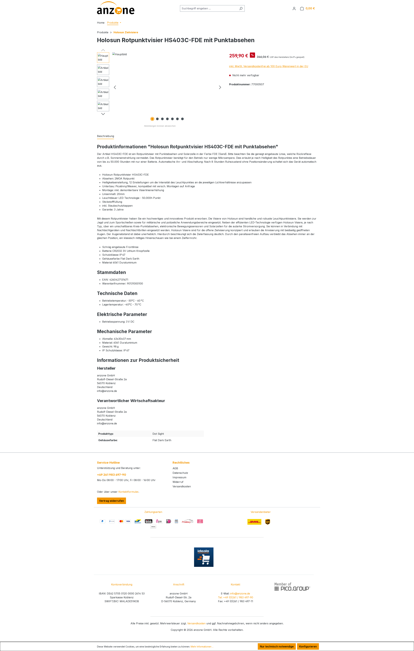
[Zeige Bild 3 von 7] (162, 119)
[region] (160, 87)
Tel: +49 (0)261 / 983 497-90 (235, 597)
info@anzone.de (240, 593)
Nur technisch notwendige (277, 646)
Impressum (179, 477)
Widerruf (178, 481)
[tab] (105, 136)
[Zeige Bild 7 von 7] (182, 119)
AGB (175, 468)
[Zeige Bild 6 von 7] (177, 119)
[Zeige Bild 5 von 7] (172, 119)
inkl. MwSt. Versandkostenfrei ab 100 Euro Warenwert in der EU (268, 66)
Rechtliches (181, 462)
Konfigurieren (308, 646)
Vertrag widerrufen (111, 500)
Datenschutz (180, 472)
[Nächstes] (220, 87)
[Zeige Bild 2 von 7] (157, 119)
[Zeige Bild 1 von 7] (152, 119)
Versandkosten (182, 486)
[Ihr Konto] (294, 8)
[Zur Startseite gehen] (115, 7)
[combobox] (208, 8)
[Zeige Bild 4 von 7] (167, 119)
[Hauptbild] (167, 87)
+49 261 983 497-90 (111, 474)
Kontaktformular (128, 491)
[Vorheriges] (114, 87)
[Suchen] (241, 8)
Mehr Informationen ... (202, 646)
